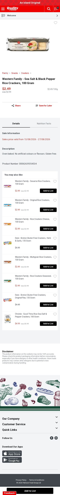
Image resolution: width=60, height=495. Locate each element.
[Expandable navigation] (3, 9)
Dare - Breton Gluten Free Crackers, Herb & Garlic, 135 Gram (33, 239)
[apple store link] (12, 455)
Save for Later (45, 106)
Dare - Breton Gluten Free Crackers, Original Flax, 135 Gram (30, 296)
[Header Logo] (12, 9)
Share (18, 106)
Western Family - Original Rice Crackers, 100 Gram (32, 201)
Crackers (25, 73)
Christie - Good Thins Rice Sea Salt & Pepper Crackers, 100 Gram (31, 315)
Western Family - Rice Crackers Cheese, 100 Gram (32, 220)
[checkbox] (55, 23)
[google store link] (12, 462)
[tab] (16, 124)
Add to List (48, 191)
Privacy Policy (21, 480)
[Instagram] (56, 439)
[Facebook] (51, 439)
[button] (48, 9)
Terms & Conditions (36, 480)
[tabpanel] (30, 230)
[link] (44, 105)
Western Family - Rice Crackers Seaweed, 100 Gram (33, 277)
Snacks (14, 73)
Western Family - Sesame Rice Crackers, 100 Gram (33, 182)
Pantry (5, 73)
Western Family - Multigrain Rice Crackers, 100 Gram (33, 258)
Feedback (9, 493)
